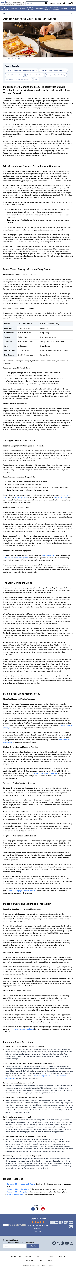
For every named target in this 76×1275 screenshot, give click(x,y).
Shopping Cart (16, 1256)
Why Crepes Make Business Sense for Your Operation (21, 70)
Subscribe (33, 1246)
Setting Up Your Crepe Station (14, 75)
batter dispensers (21, 497)
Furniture (64, 8)
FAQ (36, 79)
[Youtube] (67, 1243)
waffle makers (8, 558)
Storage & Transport (47, 8)
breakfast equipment (48, 555)
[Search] (46, 3)
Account (28, 1256)
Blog (4, 13)
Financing (39, 1256)
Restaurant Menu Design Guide (18, 1192)
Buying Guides (29, 1260)
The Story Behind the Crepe (34, 75)
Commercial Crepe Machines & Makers (21, 1184)
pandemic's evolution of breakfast (45, 773)
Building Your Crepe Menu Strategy (56, 75)
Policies (50, 1256)
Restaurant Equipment (4, 8)
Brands (49, 1260)
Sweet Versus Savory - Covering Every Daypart (53, 70)
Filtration (72, 8)
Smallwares (13, 8)
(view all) (38, 1231)
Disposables (39, 8)
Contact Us (61, 1256)
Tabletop (22, 8)
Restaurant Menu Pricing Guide (18, 1189)
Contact (52, 3)
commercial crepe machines (42, 1076)
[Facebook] (33, 1209)
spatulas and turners (60, 497)
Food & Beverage (56, 8)
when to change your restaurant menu (22, 891)
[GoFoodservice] (12, 3)
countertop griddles (22, 558)
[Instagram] (71, 1243)
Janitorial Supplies (30, 8)
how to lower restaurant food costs (22, 1029)
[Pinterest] (43, 1209)
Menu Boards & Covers (15, 1195)
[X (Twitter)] (38, 1209)
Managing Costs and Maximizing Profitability (18, 79)
